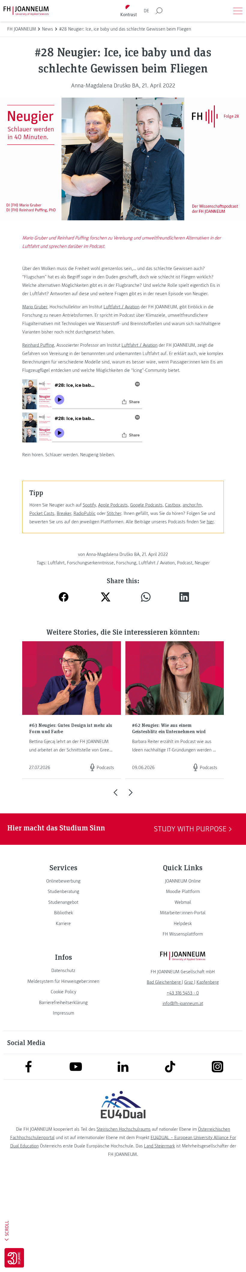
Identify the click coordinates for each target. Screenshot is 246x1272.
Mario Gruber (34, 307)
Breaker (64, 513)
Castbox (172, 505)
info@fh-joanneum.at (183, 1003)
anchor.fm (192, 505)
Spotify (89, 505)
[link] (63, 881)
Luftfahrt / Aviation (122, 307)
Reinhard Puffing (38, 345)
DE (146, 11)
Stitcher (114, 513)
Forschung (126, 563)
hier (210, 522)
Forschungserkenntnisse (90, 563)
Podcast (184, 563)
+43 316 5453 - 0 (183, 993)
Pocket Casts (41, 513)
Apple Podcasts (113, 505)
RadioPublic (85, 513)
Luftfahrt (56, 563)
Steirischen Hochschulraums (124, 1129)
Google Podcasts (146, 505)
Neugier (202, 563)
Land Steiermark (159, 1146)
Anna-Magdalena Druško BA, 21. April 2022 (123, 85)
